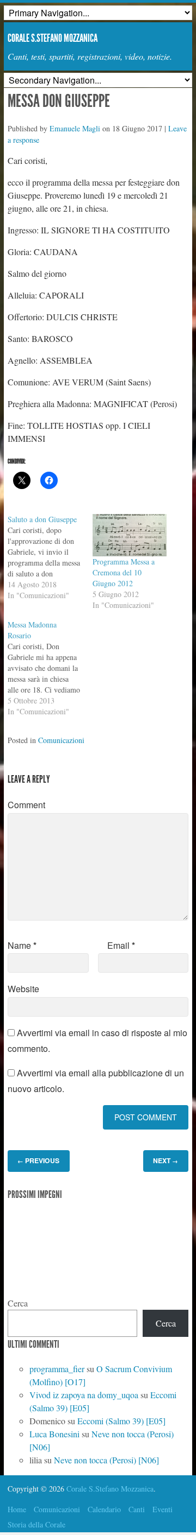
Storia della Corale (36, 1524)
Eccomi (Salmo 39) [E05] (121, 1420)
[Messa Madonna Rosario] (50, 668)
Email (121, 945)
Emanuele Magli (75, 128)
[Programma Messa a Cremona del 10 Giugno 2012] (130, 535)
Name (22, 945)
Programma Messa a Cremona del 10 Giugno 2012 (124, 572)
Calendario (104, 1509)
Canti (136, 1509)
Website (23, 988)
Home (17, 1509)
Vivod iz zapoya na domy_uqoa (83, 1394)
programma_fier (56, 1368)
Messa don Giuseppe (59, 101)
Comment (26, 804)
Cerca (18, 1303)
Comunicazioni (61, 740)
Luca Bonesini (54, 1433)
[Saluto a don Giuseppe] (50, 557)
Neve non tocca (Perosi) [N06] (106, 1460)
